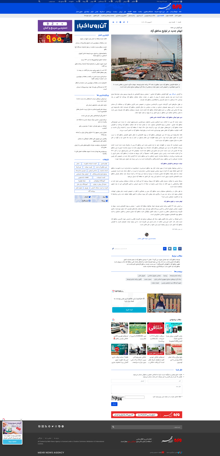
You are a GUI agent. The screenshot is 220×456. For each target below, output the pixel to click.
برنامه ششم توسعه (175, 276)
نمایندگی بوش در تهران (99, 184)
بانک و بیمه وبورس (149, 16)
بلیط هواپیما (81, 181)
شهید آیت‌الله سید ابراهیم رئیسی (171, 283)
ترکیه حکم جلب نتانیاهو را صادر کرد (96, 105)
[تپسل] (113, 291)
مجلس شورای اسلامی (154, 276)
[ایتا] (39, 426)
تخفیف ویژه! (12, 441)
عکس (96, 12)
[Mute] (152, 310)
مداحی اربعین (93, 170)
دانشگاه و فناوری (148, 12)
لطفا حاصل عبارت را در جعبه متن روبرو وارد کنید (167, 397)
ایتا (77, 2)
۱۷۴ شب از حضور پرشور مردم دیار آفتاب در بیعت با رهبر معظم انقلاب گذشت (92, 71)
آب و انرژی (140, 16)
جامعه (134, 12)
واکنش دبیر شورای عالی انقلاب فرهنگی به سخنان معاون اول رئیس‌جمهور (92, 140)
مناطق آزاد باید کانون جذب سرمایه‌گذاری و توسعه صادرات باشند (161, 266)
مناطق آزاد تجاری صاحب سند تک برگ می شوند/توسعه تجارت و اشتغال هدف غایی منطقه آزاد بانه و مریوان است (147, 262)
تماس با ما (48, 438)
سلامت (140, 12)
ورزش (120, 12)
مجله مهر (86, 12)
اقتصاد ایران (160, 16)
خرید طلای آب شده (101, 167)
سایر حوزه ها (87, 16)
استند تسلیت (104, 170)
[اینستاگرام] (56, 426)
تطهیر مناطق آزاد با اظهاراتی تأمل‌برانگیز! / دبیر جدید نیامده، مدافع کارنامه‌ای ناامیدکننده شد (153, 264)
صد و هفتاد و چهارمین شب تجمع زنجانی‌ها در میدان (91, 43)
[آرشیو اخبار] (42, 426)
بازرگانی (40, 438)
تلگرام (133, 2)
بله (110, 2)
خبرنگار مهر (173, 94)
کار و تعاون (96, 16)
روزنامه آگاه (91, 191)
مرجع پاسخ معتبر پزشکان (99, 174)
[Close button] (21, 419)
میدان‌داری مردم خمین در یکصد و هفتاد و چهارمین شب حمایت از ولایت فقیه (91, 77)
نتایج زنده (71, 1)
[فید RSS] (45, 426)
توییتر (92, 2)
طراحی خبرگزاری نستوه (172, 452)
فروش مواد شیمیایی (82, 174)
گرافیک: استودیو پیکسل (156, 452)
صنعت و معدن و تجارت (107, 16)
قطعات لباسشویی (83, 177)
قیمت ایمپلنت (101, 177)
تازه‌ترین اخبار (103, 35)
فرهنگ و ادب (173, 12)
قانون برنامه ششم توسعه (134, 279)
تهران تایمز (79, 188)
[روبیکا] (49, 426)
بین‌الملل (108, 12)
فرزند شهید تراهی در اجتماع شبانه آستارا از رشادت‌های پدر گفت (91, 65)
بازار (125, 12)
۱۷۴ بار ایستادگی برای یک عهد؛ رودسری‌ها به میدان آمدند (92, 88)
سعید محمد (147, 279)
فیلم (92, 12)
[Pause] (149, 310)
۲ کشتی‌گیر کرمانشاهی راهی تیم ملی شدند (94, 116)
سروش (125, 2)
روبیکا (84, 2)
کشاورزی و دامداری (121, 16)
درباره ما (56, 438)
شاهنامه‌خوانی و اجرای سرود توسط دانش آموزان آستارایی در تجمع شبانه (93, 54)
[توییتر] (52, 426)
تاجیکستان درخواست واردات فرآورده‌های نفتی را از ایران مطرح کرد (91, 146)
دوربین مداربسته (81, 170)
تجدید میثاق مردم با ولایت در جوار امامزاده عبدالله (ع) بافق (91, 48)
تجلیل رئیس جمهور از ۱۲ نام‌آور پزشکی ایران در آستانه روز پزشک (91, 133)
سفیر (77, 163)
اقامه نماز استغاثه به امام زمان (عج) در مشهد (93, 39)
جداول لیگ (61, 2)
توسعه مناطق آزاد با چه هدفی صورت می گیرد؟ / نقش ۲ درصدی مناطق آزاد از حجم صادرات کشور (152, 260)
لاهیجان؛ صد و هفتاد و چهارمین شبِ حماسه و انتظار (91, 83)
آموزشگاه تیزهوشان (99, 181)
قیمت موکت (88, 167)
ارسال (114, 404)
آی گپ (117, 2)
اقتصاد (129, 12)
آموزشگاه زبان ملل (82, 184)
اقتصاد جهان (169, 16)
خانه (180, 12)
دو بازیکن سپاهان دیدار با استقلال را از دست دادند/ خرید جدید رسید (91, 100)
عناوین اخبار (178, 16)
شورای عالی (141, 276)
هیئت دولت (155, 283)
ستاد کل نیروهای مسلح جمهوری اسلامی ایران (167, 279)
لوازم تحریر (104, 163)
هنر (167, 12)
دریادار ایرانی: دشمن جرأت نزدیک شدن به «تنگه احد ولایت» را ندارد (91, 121)
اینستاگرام (101, 2)
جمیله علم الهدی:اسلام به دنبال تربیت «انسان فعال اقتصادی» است (91, 110)
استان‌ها (102, 12)
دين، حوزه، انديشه (160, 12)
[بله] (59, 426)
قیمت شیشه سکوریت (90, 163)
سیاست (115, 12)
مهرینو (86, 188)
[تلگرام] (62, 426)
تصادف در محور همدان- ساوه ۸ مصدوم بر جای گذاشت (93, 127)
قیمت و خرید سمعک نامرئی (99, 188)
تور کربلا (78, 167)
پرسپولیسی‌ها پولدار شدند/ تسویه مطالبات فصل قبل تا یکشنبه (91, 152)
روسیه (165, 276)
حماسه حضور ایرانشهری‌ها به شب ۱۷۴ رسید (94, 60)
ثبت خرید (129, 309)
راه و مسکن (131, 16)
